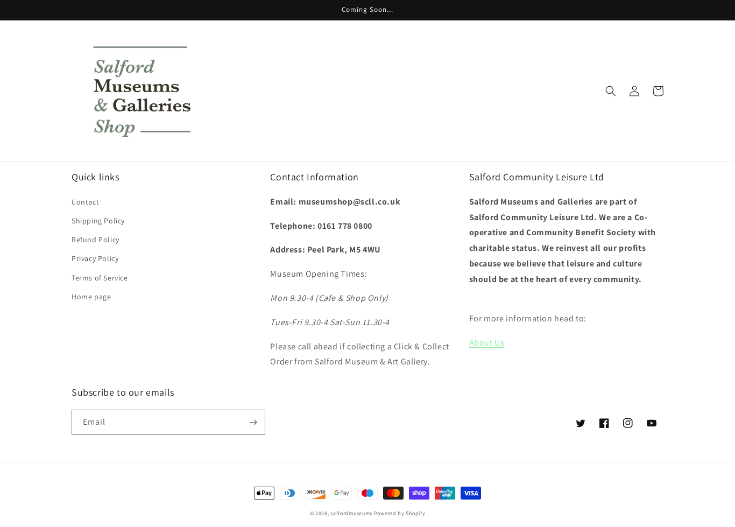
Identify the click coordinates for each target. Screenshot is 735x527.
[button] (611, 91)
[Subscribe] (253, 422)
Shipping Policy (98, 221)
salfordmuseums (351, 513)
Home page (91, 296)
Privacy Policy (95, 258)
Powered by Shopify (400, 513)
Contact (85, 202)
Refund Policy (95, 239)
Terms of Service (100, 278)
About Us (487, 342)
